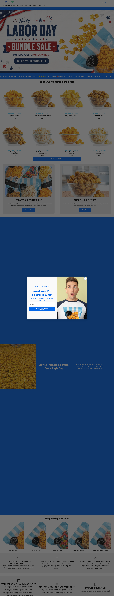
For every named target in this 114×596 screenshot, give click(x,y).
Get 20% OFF (42, 309)
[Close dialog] (85, 278)
